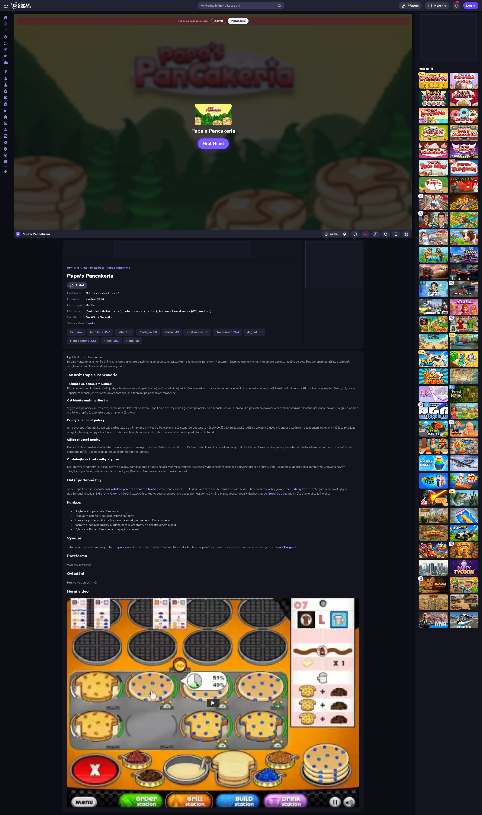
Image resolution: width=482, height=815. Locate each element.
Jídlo (85, 268)
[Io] (5, 97)
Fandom (91, 323)
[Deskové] (5, 85)
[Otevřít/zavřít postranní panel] (6, 5)
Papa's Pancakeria (118, 268)
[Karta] (5, 104)
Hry (69, 268)
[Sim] (5, 129)
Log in (470, 6)
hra (111, 362)
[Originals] (5, 49)
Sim (76, 268)
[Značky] (5, 171)
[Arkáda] (5, 78)
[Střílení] (5, 155)
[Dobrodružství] (5, 91)
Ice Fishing (293, 489)
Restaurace (97, 268)
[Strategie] (5, 149)
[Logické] (5, 117)
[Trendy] (5, 37)
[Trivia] (5, 162)
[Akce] (5, 72)
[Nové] (5, 30)
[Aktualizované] (5, 43)
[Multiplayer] (5, 56)
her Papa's (116, 547)
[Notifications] (456, 5)
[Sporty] (5, 142)
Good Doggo (277, 494)
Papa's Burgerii (284, 547)
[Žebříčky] (5, 62)
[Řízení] (5, 123)
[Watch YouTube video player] (213, 702)
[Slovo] (5, 136)
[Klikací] (5, 110)
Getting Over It (109, 494)
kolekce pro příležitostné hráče (133, 489)
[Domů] (5, 17)
